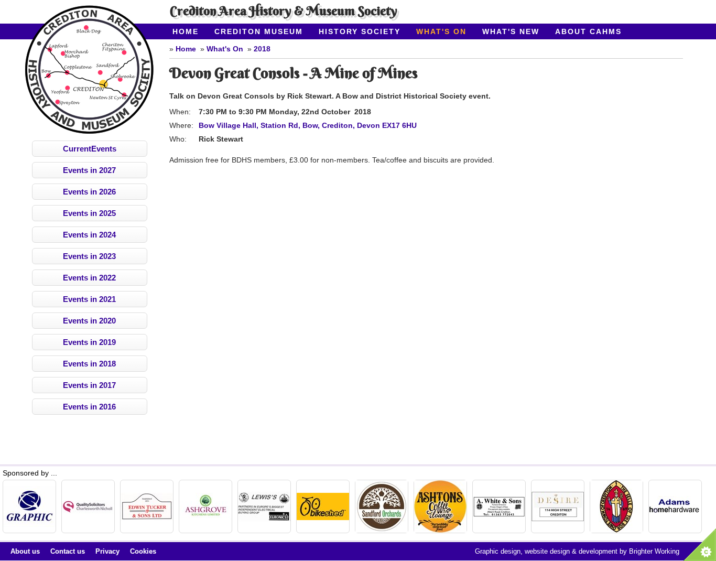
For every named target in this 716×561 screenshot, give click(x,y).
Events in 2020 (89, 320)
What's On (441, 31)
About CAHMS (588, 31)
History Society (359, 31)
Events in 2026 (89, 191)
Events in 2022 (89, 277)
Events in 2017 (89, 385)
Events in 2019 (89, 342)
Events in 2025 (89, 213)
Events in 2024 (89, 234)
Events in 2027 (89, 170)
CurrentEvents (89, 148)
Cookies (143, 551)
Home (185, 31)
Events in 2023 (89, 256)
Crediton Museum (258, 31)
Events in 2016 (89, 406)
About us (25, 551)
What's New (510, 31)
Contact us (67, 551)
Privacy (107, 551)
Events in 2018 (89, 363)
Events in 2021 (89, 299)
